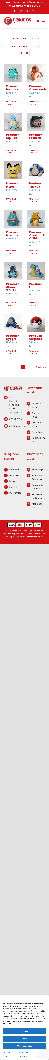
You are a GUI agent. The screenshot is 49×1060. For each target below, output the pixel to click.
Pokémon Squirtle (12, 136)
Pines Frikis (37, 432)
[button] (45, 998)
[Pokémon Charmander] (36, 73)
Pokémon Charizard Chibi (36, 235)
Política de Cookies (37, 486)
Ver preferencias (24, 1046)
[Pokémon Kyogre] (13, 323)
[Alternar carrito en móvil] (38, 20)
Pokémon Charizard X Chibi (13, 287)
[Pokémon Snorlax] (36, 170)
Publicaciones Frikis (38, 439)
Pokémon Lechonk (35, 136)
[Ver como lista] (26, 53)
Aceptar (24, 1031)
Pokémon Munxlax (12, 233)
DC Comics (15, 492)
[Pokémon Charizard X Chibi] (13, 271)
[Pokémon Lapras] (36, 271)
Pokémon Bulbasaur (13, 87)
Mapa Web (20, 537)
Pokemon (14, 469)
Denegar (24, 1038)
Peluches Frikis (37, 405)
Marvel (13, 487)
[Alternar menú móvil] (43, 20)
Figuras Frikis (35, 415)
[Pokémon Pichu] (13, 170)
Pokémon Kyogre (12, 337)
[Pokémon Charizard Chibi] (36, 219)
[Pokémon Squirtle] (13, 122)
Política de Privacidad (37, 477)
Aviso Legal (38, 469)
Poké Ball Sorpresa (35, 337)
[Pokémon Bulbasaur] (13, 73)
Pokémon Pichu (12, 185)
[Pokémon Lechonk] (36, 122)
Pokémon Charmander (38, 87)
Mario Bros (15, 475)
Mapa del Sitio (37, 505)
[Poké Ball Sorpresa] (36, 323)
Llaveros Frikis (36, 424)
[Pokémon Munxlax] (13, 219)
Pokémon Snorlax (35, 185)
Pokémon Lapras (35, 285)
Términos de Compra (38, 496)
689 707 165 (15, 419)
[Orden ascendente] (38, 38)
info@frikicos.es (15, 426)
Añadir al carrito (12, 102)
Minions (13, 481)
